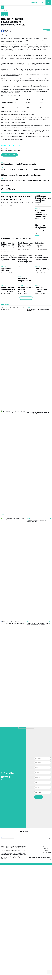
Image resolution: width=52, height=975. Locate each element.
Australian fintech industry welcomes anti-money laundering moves (25, 259)
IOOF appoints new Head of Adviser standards (18, 164)
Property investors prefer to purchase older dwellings (8, 290)
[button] (48, 2)
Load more (26, 298)
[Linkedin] (4, 35)
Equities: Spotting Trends (42, 270)
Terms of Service (39, 857)
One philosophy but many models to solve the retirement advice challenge (38, 413)
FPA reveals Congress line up (24, 280)
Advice (2, 241)
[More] (6, 35)
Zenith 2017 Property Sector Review (41, 290)
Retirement (29, 411)
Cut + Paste (4, 15)
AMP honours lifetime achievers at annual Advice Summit (23, 170)
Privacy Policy (32, 857)
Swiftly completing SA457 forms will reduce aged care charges (8, 246)
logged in (10, 150)
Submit (38, 797)
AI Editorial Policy (48, 858)
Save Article (46, 30)
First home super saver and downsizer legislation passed (9, 258)
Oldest (23, 238)
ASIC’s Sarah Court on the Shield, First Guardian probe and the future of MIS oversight (39, 624)
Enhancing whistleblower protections (40, 245)
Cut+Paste (6, 30)
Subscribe (34, 2)
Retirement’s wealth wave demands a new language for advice (37, 520)
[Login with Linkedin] (9, 155)
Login (42, 2)
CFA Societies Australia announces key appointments (21, 175)
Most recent (16, 238)
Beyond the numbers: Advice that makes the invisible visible (38, 310)
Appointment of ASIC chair (7, 270)
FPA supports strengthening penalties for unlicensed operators (25, 181)
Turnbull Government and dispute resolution (42, 258)
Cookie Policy (46, 857)
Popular (29, 238)
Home (2, 10)
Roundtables (30, 307)
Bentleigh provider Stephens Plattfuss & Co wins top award (26, 245)
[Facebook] (2, 35)
